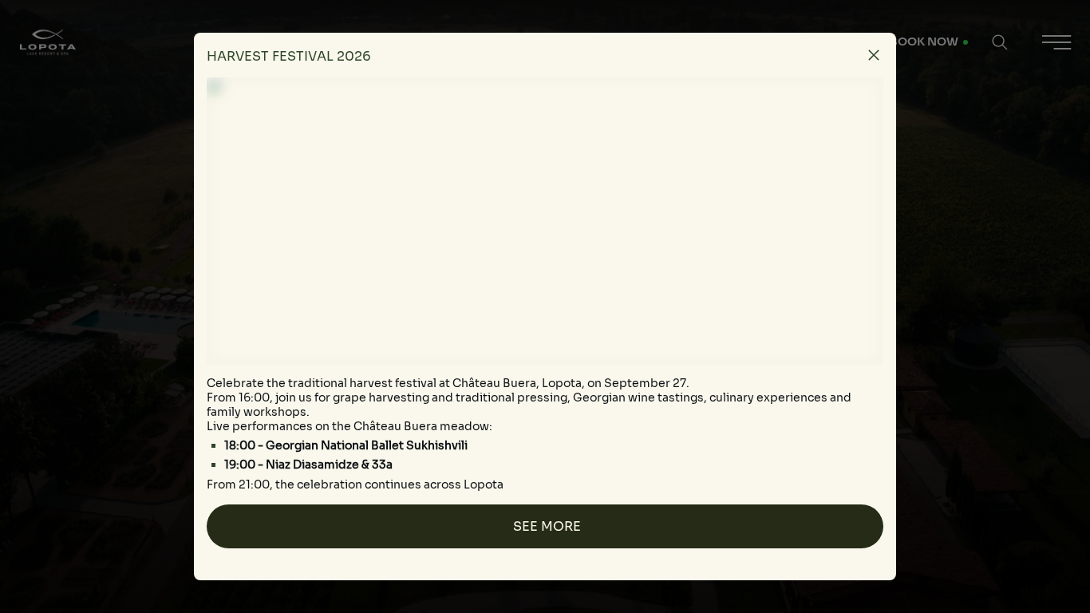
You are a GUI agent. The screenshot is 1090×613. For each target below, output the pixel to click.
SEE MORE (547, 526)
